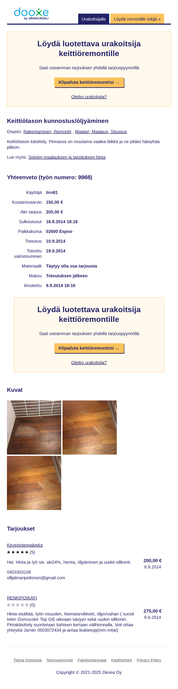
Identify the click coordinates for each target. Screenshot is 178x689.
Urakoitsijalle (94, 19)
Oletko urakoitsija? (89, 96)
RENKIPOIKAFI (22, 597)
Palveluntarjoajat (91, 660)
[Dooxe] (31, 19)
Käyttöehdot (121, 660)
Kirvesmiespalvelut (25, 545)
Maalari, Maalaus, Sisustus (101, 131)
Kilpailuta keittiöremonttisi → (89, 82)
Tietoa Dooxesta (27, 660)
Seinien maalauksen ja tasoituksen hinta (66, 157)
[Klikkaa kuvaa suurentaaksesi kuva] (34, 453)
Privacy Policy (149, 660)
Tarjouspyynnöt (59, 660)
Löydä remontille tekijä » (137, 19)
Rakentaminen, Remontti (47, 131)
